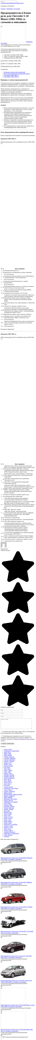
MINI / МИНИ (8, 797)
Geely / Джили (8, 770)
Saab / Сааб (7, 815)
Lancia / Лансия (8, 787)
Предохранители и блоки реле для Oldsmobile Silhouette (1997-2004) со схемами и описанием (16, 858)
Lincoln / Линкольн (9, 791)
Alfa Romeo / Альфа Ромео (11, 751)
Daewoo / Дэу (8, 763)
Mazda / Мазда (8, 793)
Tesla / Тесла (7, 829)
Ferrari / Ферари (8, 766)
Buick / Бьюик (8, 755)
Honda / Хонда (8, 773)
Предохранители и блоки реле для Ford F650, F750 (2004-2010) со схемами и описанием (17, 932)
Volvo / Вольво (8, 835)
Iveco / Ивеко (7, 781)
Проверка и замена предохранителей (14, 72)
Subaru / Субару (8, 826)
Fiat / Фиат (7, 767)
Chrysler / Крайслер (9, 760)
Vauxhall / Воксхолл (9, 832)
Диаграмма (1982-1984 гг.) (11, 75)
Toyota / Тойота (8, 830)
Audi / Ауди (7, 752)
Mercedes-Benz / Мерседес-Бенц (13, 794)
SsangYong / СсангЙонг (10, 824)
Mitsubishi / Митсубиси (10, 799)
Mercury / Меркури (9, 796)
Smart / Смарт (8, 823)
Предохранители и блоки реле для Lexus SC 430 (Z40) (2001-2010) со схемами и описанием (16, 956)
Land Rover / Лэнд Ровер (11, 788)
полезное (6, 836)
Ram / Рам (7, 811)
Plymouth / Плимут (9, 806)
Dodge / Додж (8, 764)
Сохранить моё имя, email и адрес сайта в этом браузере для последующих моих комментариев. (17, 732)
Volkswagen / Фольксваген (11, 833)
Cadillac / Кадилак (9, 757)
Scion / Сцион (8, 818)
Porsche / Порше (8, 809)
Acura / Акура (8, 749)
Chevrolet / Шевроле (9, 758)
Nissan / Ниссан (8, 800)
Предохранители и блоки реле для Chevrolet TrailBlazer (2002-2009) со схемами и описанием (16, 883)
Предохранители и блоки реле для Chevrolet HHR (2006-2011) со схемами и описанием (17, 1030)
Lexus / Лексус (8, 790)
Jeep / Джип (7, 784)
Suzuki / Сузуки (8, 827)
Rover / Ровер (8, 814)
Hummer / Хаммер (9, 775)
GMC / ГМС (7, 772)
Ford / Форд (7, 769)
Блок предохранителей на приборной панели (17, 73)
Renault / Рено (8, 812)
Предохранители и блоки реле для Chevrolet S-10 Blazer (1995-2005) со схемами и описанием (16, 907)
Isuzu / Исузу (7, 779)
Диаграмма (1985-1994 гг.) (11, 76)
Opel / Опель (7, 803)
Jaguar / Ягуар (8, 782)
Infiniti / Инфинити (9, 778)
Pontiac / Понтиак (9, 808)
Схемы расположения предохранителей (12, 3)
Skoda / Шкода (8, 821)
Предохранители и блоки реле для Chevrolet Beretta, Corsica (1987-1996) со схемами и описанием (18, 1005)
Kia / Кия (6, 785)
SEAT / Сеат (7, 820)
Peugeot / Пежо (8, 805)
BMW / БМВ (7, 754)
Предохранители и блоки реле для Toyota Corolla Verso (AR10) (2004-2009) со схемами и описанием (16, 981)
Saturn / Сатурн (8, 817)
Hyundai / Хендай (9, 776)
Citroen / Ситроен (9, 761)
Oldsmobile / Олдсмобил (11, 802)
